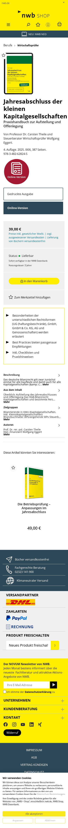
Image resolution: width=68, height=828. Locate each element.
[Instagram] (14, 724)
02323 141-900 (24, 572)
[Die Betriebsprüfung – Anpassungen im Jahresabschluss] (34, 482)
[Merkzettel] (38, 24)
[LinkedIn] (31, 724)
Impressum (34, 750)
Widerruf (12, 733)
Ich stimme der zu (30, 692)
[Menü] (8, 24)
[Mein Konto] (48, 24)
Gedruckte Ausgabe (20, 194)
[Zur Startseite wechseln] (34, 14)
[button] (32, 379)
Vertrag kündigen (34, 765)
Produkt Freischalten (27, 635)
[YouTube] (23, 724)
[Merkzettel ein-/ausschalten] (3, 55)
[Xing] (40, 724)
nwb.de (6, 3)
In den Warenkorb (35, 281)
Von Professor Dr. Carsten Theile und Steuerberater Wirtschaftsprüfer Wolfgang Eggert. (31, 138)
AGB (34, 757)
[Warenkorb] (59, 23)
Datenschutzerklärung (38, 692)
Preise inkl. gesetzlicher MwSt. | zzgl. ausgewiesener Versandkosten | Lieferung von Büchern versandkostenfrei (33, 237)
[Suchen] (28, 24)
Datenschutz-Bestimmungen (51, 794)
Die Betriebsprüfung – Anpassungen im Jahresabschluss (34, 508)
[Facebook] (5, 724)
